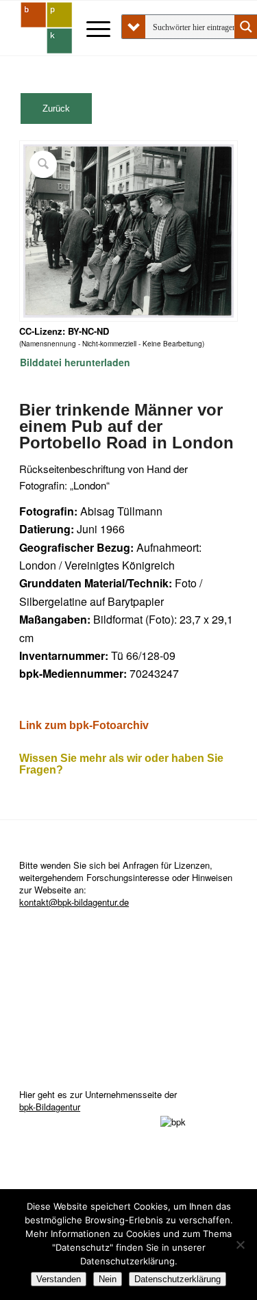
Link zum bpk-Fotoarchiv (84, 725)
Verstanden (58, 1279)
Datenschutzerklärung (177, 1279)
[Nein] (240, 1244)
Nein (108, 1279)
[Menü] (91, 28)
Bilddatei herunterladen (75, 362)
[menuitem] (91, 28)
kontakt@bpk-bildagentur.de (74, 901)
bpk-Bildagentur (49, 1106)
